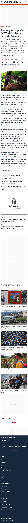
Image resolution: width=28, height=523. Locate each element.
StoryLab (3, 468)
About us (3, 481)
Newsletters (4, 502)
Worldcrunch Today (6, 504)
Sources (3, 462)
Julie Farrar (5, 59)
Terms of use (4, 520)
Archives (3, 465)
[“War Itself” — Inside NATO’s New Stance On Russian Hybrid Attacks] (14, 339)
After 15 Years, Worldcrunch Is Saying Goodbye (13, 306)
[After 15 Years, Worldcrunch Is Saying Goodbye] (14, 298)
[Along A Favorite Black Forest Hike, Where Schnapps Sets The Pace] (14, 360)
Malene (7, 171)
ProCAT (15, 141)
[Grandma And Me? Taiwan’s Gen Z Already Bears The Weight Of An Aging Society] (14, 317)
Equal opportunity (6, 489)
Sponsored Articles (6, 470)
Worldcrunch (14, 211)
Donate (3, 510)
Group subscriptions (6, 507)
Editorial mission (5, 483)
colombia (8, 26)
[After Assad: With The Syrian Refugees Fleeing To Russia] (14, 381)
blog (2, 26)
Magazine (3, 459)
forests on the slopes (7, 136)
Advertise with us (5, 491)
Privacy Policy (12, 520)
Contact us (4, 486)
